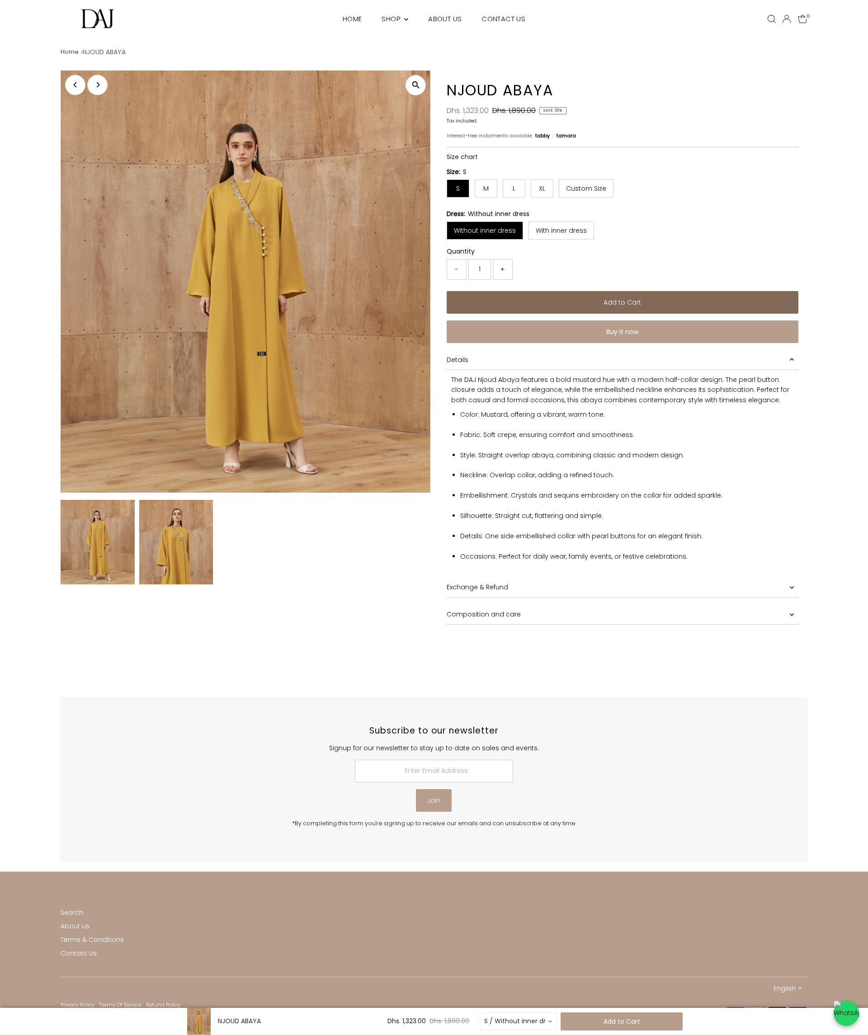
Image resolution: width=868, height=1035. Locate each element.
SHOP (392, 19)
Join (433, 800)
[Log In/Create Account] (787, 19)
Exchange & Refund (477, 587)
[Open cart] (802, 19)
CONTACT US (503, 19)
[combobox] (518, 1021)
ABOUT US (445, 19)
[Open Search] (772, 19)
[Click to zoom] (416, 85)
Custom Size (586, 188)
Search (72, 912)
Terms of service (120, 1005)
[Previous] (75, 85)
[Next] (97, 85)
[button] (462, 157)
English (785, 988)
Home (70, 51)
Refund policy (163, 1005)
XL (542, 188)
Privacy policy (77, 1005)
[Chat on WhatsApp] (846, 1013)
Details (457, 359)
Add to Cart (622, 302)
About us (75, 926)
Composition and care (484, 614)
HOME (352, 19)
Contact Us (79, 953)
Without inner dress (485, 230)
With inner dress (561, 230)
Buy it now (622, 331)
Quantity (461, 251)
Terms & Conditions (92, 939)
